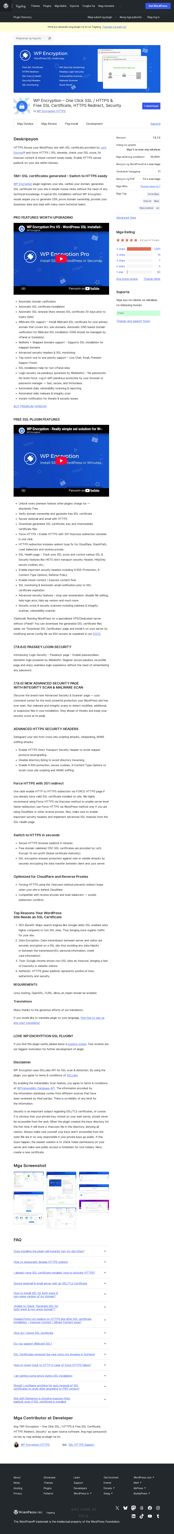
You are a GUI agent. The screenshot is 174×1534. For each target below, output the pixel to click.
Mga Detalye (25, 123)
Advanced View (126, 217)
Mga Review (49, 123)
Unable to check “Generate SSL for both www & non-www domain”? (36, 1307)
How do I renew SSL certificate (33, 1333)
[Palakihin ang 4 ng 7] (71, 1212)
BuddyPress (142, 1493)
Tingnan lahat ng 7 (150, 186)
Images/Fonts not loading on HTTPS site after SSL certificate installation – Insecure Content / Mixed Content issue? (52, 1320)
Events (107, 1482)
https (156, 201)
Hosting (18, 1488)
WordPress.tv (83, 1493)
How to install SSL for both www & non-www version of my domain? (36, 1295)
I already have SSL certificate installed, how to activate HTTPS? (54, 1272)
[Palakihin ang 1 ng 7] (39, 1176)
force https (153, 194)
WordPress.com (144, 1477)
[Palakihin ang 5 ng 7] (104, 1176)
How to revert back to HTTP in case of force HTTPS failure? (52, 1365)
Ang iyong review (127, 279)
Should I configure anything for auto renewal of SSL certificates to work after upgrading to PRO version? (47, 1387)
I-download (151, 105)
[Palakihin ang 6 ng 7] (104, 1188)
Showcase (49, 1477)
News (17, 1482)
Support (78, 1482)
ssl (157, 208)
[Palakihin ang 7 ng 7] (104, 1204)
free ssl (147, 201)
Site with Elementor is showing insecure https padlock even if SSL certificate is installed (42, 1400)
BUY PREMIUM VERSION (30, 406)
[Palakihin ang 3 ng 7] (71, 1176)
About (17, 1477)
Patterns (48, 1493)
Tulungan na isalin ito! (114, 26)
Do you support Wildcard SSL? (33, 1343)
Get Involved (111, 1477)
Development (94, 123)
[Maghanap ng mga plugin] (49, 38)
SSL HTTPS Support (81, 1444)
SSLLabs (72, 1075)
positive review (77, 1044)
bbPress (140, 1488)
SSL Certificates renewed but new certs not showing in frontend (54, 1354)
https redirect (146, 208)
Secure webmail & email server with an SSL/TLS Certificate (50, 1283)
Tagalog (50, 1512)
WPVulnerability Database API (36, 1088)
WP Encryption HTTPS (51, 111)
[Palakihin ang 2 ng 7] (39, 1196)
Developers (80, 1488)
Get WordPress (158, 5)
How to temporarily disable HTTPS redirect (41, 1262)
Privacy (18, 1493)
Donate (109, 1488)
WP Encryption (23, 184)
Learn (77, 1477)
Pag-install (71, 123)
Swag (108, 1493)
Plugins (48, 1488)
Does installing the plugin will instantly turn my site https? (49, 1251)
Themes (48, 1482)
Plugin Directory (23, 17)
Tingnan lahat (151, 279)
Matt (138, 1482)
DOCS (96, 633)
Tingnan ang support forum (133, 321)
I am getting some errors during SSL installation (43, 1375)
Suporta (155, 123)
